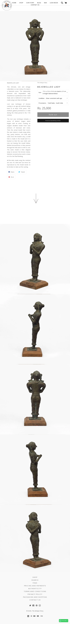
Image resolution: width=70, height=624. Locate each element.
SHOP (21, 3)
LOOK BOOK (54, 3)
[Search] (62, 3)
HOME (14, 3)
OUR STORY (30, 3)
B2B (45, 3)
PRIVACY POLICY (35, 594)
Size (40, 92)
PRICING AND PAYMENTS (35, 586)
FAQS (35, 583)
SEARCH (35, 580)
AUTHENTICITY (35, 588)
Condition (41, 98)
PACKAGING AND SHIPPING (35, 597)
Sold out (53, 115)
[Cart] (66, 3)
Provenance (42, 103)
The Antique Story (37, 611)
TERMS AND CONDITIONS (35, 591)
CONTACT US (35, 5)
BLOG (39, 3)
